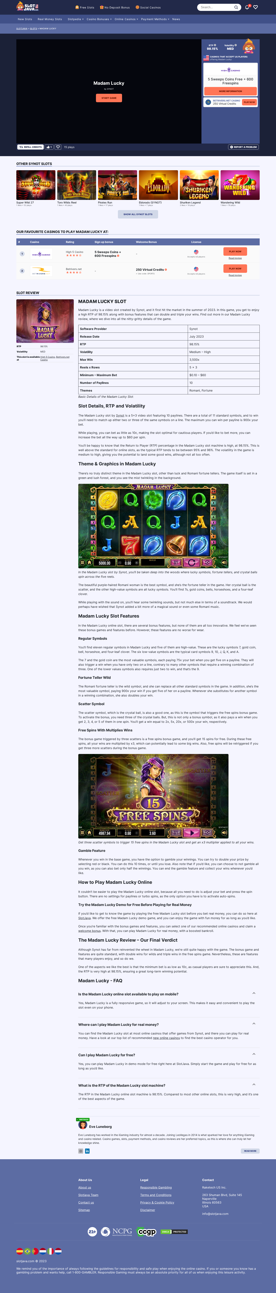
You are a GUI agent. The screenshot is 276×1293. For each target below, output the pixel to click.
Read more (250, 1151)
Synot (120, 415)
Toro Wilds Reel (66, 202)
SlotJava (84, 918)
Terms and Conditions (155, 1195)
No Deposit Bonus (117, 7)
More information (230, 91)
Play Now (249, 102)
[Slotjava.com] (27, 7)
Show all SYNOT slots (138, 214)
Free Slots (87, 7)
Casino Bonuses (98, 19)
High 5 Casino (47, 356)
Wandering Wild (230, 202)
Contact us (86, 1202)
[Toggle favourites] (255, 7)
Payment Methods (154, 19)
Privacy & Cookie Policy (157, 1202)
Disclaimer (147, 1210)
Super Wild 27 (25, 202)
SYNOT (110, 89)
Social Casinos (150, 7)
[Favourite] (58, 147)
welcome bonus (89, 931)
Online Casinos (125, 19)
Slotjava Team (88, 1195)
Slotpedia (74, 19)
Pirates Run (105, 202)
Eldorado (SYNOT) (150, 202)
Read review (235, 258)
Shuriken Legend (190, 202)
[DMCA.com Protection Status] (174, 1231)
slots (33, 28)
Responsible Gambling (156, 1187)
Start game (109, 98)
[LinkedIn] (87, 1151)
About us (84, 1187)
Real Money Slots (50, 19)
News (176, 19)
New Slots (25, 19)
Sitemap (84, 1210)
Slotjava (21, 28)
